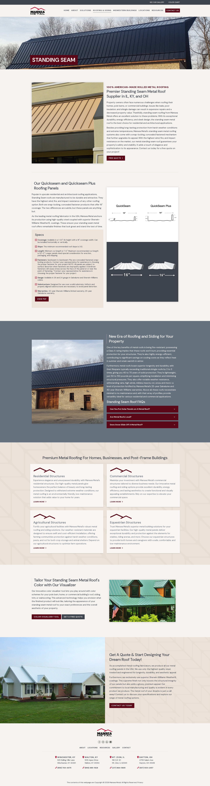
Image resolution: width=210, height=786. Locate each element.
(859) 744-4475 (64, 768)
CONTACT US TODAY (121, 705)
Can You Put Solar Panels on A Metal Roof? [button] (130, 409)
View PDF (42, 299)
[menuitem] (66, 10)
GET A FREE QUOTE (73, 617)
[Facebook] (99, 742)
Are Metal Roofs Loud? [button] (120, 417)
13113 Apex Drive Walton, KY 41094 (92, 760)
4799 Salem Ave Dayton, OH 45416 (147, 760)
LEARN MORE (38, 502)
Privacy (140, 782)
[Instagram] (103, 742)
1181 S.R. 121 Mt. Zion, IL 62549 (119, 760)
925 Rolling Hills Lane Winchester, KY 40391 (66, 760)
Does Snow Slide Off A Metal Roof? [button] (126, 424)
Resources (105, 748)
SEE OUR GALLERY (157, 2)
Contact (126, 748)
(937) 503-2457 (146, 768)
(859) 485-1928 (91, 768)
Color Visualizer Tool (46, 617)
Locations (93, 748)
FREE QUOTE (115, 158)
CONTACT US (172, 10)
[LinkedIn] (106, 742)
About (82, 748)
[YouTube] (110, 742)
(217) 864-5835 (118, 768)
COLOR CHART (174, 2)
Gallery (116, 748)
